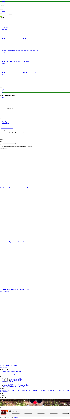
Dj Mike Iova (38, 390)
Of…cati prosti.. (4, 124)
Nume (1, 141)
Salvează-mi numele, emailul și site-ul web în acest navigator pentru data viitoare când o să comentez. (17, 146)
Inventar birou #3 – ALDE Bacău (8, 365)
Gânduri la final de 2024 (9, 381)
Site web (1, 144)
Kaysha (47, 390)
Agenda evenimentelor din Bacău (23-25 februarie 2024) (13, 383)
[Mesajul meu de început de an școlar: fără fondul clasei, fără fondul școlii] (36, 48)
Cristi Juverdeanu (33, 390)
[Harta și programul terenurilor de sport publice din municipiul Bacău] (36, 70)
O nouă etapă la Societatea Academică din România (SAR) (15, 386)
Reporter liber (59, 390)
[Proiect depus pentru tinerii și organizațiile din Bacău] (36, 59)
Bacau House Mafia (14, 390)
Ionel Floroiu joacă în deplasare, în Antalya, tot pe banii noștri (15, 187)
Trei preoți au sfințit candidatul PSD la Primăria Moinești (14, 289)
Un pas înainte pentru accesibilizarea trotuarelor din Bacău (16, 84)
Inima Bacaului (43, 390)
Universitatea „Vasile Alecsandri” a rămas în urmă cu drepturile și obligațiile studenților (19, 384)
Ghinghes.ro (2, 5)
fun (2, 92)
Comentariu (2, 139)
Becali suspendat (4, 122)
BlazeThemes (16, 417)
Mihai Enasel (55, 390)
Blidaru (19, 390)
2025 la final (5, 27)
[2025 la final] (36, 25)
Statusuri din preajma (5, 123)
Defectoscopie (5, 391)
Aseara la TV (4, 121)
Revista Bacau (64, 390)
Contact (3, 1)
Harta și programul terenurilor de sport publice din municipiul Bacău (19, 72)
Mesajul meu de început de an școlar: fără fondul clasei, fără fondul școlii (20, 50)
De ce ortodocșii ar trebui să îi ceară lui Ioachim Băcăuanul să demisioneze (13, 372)
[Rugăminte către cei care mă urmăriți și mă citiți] (36, 36)
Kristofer (1, 189)
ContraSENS (28, 390)
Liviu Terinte (50, 390)
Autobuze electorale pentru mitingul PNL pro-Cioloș (13, 242)
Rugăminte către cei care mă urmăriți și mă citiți (14, 38)
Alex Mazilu (5, 390)
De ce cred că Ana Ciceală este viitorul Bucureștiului (10, 374)
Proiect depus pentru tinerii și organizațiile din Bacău (15, 61)
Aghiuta (1, 390)
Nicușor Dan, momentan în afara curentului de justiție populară (11, 371)
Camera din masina (23, 390)
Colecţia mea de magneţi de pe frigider (16, 378)
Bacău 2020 (9, 390)
